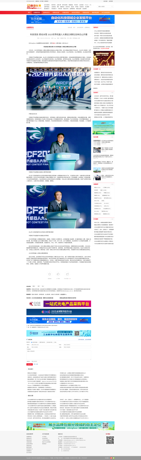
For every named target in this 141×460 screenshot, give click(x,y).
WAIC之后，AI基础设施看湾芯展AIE (103, 222)
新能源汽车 (98, 198)
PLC (106, 203)
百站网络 (84, 8)
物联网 (97, 195)
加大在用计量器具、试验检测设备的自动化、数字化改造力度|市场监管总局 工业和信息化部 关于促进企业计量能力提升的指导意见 (89, 389)
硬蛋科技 (62, 6)
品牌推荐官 (72, 8)
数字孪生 (54, 4)
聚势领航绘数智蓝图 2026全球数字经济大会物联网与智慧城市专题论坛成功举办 (46, 403)
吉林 (38, 286)
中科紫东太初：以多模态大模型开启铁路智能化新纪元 (72, 373)
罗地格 (76, 6)
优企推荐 (87, 6)
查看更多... (95, 88)
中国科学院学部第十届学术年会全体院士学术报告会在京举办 (74, 416)
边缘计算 (59, 4)
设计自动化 (29, 452)
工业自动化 (98, 203)
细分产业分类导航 (46, 442)
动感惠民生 (29, 450)
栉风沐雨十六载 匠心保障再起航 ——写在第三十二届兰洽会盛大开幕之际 (44, 416)
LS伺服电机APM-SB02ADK (66, 383)
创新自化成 (56, 12)
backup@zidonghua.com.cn (70, 442)
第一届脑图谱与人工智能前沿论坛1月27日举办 (39, 327)
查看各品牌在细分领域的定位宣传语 (68, 298)
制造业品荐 (78, 8)
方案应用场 (65, 12)
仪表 (106, 206)
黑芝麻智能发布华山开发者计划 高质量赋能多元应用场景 (73, 379)
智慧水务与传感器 (32, 373)
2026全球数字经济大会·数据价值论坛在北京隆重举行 (40, 399)
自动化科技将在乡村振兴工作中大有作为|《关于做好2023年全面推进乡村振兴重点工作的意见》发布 (83, 391)
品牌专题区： (47, 6)
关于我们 (42, 1)
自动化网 (96, 190)
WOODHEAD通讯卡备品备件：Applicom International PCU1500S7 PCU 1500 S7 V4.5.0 (48, 381)
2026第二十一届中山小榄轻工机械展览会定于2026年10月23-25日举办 (76, 418)
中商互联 (60, 8)
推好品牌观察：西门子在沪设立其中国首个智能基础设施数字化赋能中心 (44, 379)
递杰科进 (68, 6)
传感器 (107, 192)
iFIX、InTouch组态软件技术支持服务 (103, 42)
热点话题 (95, 137)
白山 (43, 286)
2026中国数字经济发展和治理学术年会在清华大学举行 (40, 411)
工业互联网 (106, 208)
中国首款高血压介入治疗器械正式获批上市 (69, 385)
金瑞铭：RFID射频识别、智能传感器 (103, 40)
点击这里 (62, 294)
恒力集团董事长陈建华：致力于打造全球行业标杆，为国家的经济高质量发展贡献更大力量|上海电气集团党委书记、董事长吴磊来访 (90, 377)
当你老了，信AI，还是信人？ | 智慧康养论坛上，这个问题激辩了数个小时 (77, 399)
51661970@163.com (80, 440)
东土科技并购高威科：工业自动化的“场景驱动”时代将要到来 (41, 375)
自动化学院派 (76, 12)
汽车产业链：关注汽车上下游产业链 (103, 82)
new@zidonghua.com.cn (69, 443)
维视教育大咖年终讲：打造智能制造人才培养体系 (39, 387)
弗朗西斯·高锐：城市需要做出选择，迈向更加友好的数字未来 (42, 414)
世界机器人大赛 (76, 38)
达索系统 (54, 6)
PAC (96, 211)
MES (96, 200)
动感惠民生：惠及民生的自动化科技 (103, 72)
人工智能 (106, 187)
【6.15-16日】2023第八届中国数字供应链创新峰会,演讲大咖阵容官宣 (43, 383)
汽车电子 (76, 4)
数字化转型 (64, 4)
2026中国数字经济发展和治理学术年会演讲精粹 (71, 411)
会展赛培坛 (36, 12)
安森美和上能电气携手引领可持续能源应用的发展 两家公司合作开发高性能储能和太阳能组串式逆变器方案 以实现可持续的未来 (89, 381)
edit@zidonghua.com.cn (69, 440)
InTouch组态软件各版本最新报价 (102, 31)
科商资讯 (82, 6)
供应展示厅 (54, 8)
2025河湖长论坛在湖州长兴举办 (102, 114)
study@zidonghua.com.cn (70, 445)
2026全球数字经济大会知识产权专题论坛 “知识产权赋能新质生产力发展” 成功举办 (78, 401)
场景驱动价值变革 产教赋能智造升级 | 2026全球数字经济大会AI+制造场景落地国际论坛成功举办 (82, 405)
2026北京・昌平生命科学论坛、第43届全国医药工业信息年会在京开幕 (44, 418)
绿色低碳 (97, 214)
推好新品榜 (95, 12)
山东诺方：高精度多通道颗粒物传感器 (103, 38)
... (90, 6)
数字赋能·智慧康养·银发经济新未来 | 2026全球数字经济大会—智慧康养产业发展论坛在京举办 (49, 401)
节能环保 (104, 211)
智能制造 (71, 4)
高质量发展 (106, 195)
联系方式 (60, 434)
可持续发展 (98, 206)
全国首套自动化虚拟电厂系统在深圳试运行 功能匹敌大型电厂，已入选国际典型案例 (47, 391)
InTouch (86, 4)
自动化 (103, 200)
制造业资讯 (65, 8)
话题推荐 (95, 184)
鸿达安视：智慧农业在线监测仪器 (102, 33)
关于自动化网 (106, 12)
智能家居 (106, 214)
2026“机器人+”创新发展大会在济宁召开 (69, 409)
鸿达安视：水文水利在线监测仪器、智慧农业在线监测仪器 (39, 298)
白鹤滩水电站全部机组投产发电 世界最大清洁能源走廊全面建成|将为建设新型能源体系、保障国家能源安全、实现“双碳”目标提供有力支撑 (91, 387)
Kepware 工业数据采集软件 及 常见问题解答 (38, 385)
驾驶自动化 (86, 12)
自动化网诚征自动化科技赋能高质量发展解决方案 (71, 375)
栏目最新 (95, 219)
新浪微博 (111, 458)
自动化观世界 (80, 27)
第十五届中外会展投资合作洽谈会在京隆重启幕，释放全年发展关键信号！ (44, 407)
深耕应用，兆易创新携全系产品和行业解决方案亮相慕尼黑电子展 (42, 377)
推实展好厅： (47, 8)
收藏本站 (37, 1)
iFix (90, 4)
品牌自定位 (46, 12)
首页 (29, 12)
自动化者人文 (29, 449)
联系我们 (46, 1)
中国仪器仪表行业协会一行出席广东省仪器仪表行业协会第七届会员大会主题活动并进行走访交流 (50, 409)
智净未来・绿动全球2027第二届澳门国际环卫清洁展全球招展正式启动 (76, 407)
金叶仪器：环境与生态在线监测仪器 (103, 35)
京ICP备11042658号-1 (59, 458)
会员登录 (111, 1)
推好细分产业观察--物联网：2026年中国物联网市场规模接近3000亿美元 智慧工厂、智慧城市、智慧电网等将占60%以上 (55, 389)
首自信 (72, 6)
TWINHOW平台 (45, 440)
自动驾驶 (81, 4)
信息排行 (95, 92)
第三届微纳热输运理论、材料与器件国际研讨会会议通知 (73, 414)
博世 (58, 6)
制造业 (97, 187)
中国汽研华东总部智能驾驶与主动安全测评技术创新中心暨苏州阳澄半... (44, 325)
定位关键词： (47, 4)
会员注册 (105, 1)
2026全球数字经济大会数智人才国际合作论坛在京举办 (72, 403)
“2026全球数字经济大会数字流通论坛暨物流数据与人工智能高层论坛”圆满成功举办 (47, 405)
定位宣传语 (44, 438)
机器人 (54, 43)
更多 (112, 92)
